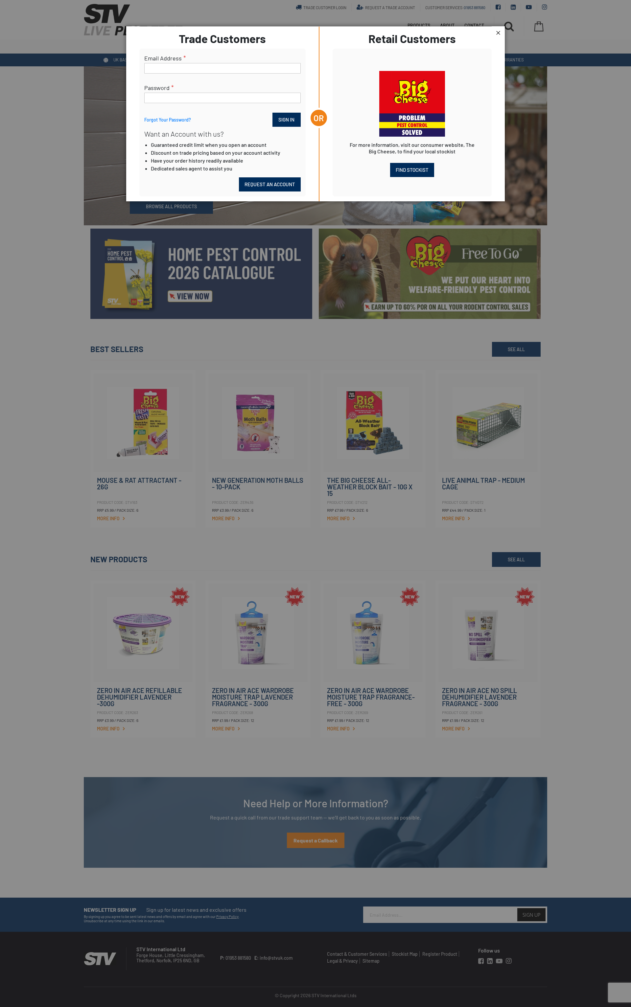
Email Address (163, 58)
